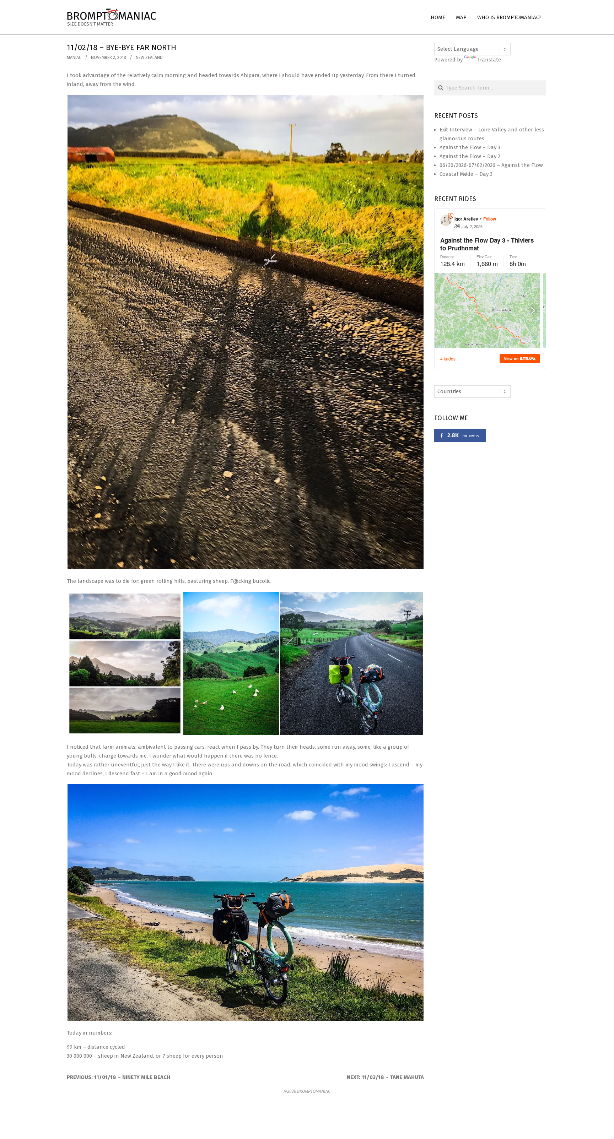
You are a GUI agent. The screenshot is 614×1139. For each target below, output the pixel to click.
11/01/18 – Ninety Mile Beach (132, 1077)
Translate (489, 59)
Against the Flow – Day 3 (470, 147)
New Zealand (149, 57)
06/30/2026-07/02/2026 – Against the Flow (491, 165)
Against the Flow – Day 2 (470, 156)
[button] (245, 332)
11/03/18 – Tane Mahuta (393, 1077)
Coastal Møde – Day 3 (466, 174)
